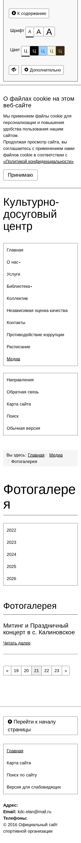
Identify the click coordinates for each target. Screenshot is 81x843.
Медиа (56, 455)
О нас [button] (12, 262)
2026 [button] (11, 578)
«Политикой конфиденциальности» (38, 161)
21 (36, 670)
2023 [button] (11, 542)
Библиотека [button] (18, 286)
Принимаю (20, 175)
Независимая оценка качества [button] (37, 310)
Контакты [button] (16, 322)
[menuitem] (40, 250)
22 (46, 670)
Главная (36, 455)
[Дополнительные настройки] (14, 70)
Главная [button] (15, 250)
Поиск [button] (13, 416)
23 (56, 670)
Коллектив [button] (17, 298)
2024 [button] (11, 554)
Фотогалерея (24, 461)
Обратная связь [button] (23, 392)
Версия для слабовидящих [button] (34, 787)
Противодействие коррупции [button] (35, 334)
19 (16, 670)
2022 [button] (11, 530)
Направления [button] (20, 379)
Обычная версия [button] (23, 428)
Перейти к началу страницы (32, 725)
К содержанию (31, 13)
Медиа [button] (13, 358)
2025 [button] (11, 566)
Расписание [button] (18, 346)
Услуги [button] (13, 274)
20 (26, 670)
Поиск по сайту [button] (22, 775)
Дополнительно (45, 70)
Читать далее (16, 643)
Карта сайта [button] (19, 404)
